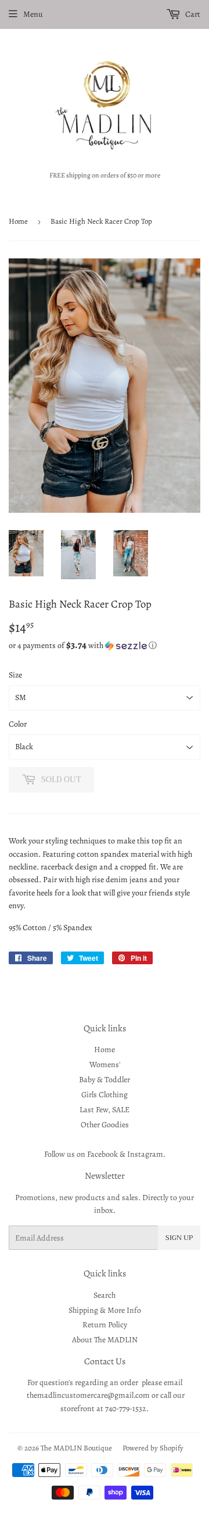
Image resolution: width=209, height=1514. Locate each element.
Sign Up (179, 1237)
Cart (191, 14)
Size (15, 674)
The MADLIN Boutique (76, 1448)
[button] (104, 645)
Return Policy (104, 1324)
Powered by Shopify (152, 1448)
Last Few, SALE (104, 1109)
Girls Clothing (104, 1094)
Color (18, 724)
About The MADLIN (105, 1339)
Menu (33, 14)
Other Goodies (105, 1124)
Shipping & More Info (105, 1310)
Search (104, 1295)
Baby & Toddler (104, 1079)
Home (18, 221)
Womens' (104, 1064)
